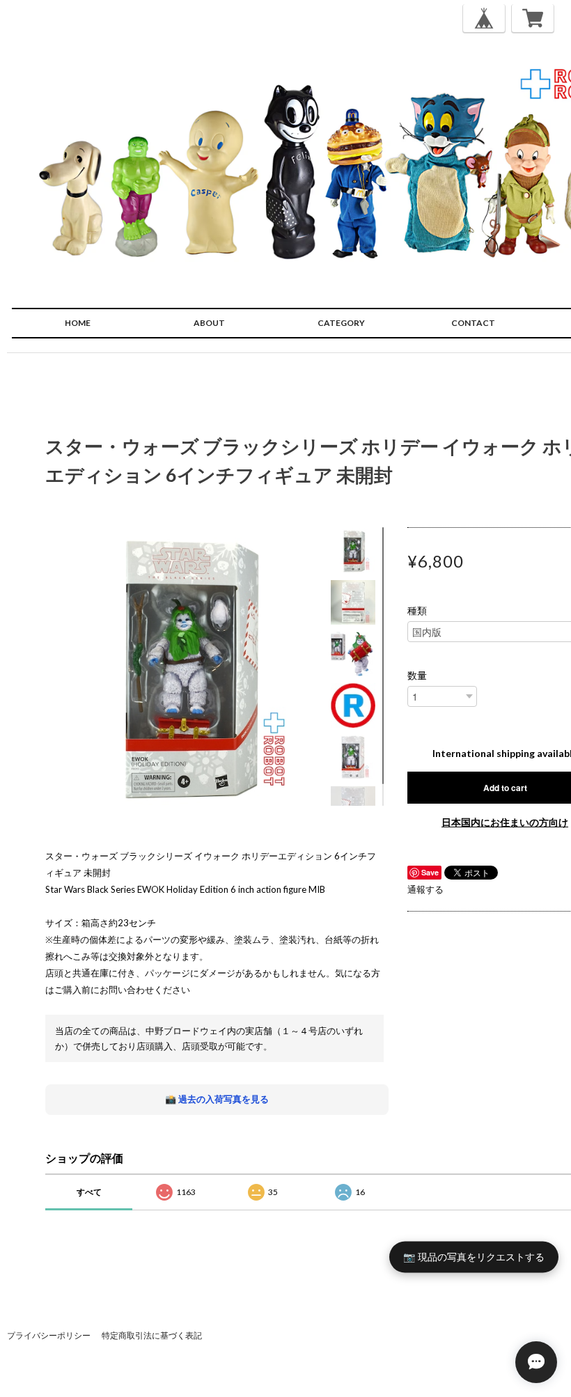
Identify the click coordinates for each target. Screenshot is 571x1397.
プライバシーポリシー (49, 1335)
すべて (89, 1192)
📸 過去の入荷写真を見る (217, 1099)
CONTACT (473, 323)
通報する (425, 889)
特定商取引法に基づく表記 (152, 1335)
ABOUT (209, 323)
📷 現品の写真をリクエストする (474, 1257)
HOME (78, 323)
